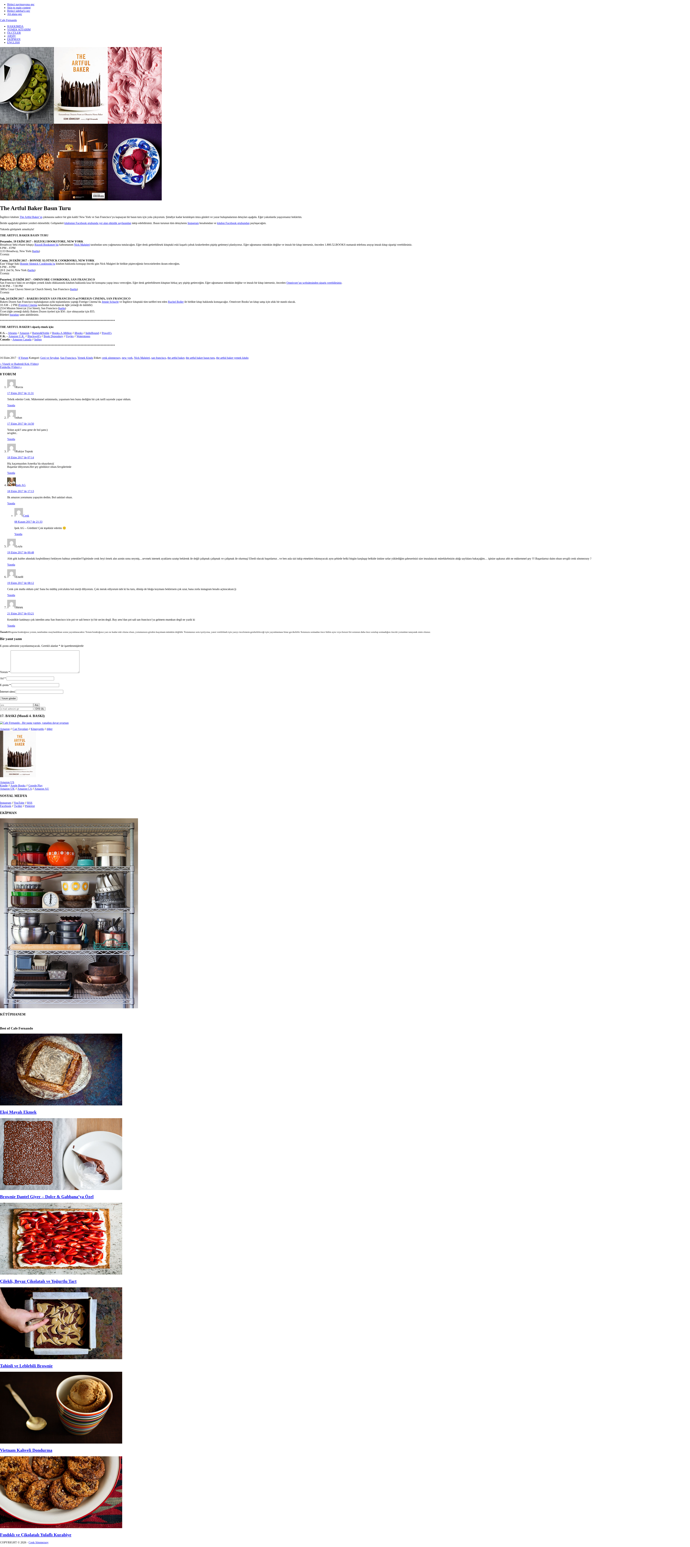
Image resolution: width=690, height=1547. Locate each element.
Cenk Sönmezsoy (39, 1542)
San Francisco (68, 357)
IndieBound (92, 333)
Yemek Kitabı (85, 357)
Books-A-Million (62, 333)
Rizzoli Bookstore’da (46, 244)
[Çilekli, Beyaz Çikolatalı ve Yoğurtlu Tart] (61, 1273)
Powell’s (107, 333)
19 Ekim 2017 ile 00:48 (20, 552)
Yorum (5, 672)
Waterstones (83, 336)
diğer (49, 728)
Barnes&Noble (40, 333)
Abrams (12, 333)
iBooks (79, 333)
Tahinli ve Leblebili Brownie (26, 1365)
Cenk (26, 515)
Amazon (24, 333)
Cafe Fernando (8, 20)
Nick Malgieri (82, 244)
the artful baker (175, 357)
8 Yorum (23, 357)
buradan (14, 314)
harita (36, 251)
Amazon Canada (21, 339)
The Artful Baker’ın (31, 217)
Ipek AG (21, 485)
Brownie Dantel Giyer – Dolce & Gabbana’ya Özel (47, 1196)
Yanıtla (11, 405)
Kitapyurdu (37, 728)
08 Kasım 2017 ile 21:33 (28, 521)
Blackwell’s (34, 336)
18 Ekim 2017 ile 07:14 (20, 457)
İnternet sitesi (7, 691)
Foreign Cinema (28, 305)
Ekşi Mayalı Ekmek (18, 1112)
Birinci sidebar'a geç (18, 10)
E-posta (5, 684)
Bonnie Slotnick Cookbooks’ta (37, 263)
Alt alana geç (14, 14)
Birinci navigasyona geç (20, 4)
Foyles (70, 336)
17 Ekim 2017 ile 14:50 (20, 423)
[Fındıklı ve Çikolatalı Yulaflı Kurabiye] (61, 1527)
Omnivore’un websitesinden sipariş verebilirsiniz (314, 282)
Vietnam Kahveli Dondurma (26, 1450)
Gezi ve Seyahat (49, 357)
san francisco (158, 357)
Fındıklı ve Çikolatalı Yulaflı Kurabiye (35, 1534)
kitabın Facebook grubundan (233, 223)
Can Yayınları (20, 728)
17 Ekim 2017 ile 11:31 (20, 393)
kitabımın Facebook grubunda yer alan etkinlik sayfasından (97, 223)
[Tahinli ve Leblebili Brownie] (61, 1358)
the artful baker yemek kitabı (232, 357)
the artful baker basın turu (200, 357)
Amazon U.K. (16, 336)
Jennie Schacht (110, 301)
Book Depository (53, 336)
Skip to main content (19, 7)
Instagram (193, 223)
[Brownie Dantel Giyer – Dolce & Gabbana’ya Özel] (61, 1189)
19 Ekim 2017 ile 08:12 (20, 583)
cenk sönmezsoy (111, 357)
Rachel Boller (176, 301)
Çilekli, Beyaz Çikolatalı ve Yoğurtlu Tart (38, 1281)
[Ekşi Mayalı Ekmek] (61, 1104)
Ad (3, 678)
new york (127, 357)
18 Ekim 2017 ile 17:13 (20, 491)
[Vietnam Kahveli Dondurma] (61, 1442)
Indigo (38, 339)
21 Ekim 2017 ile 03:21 (20, 613)
